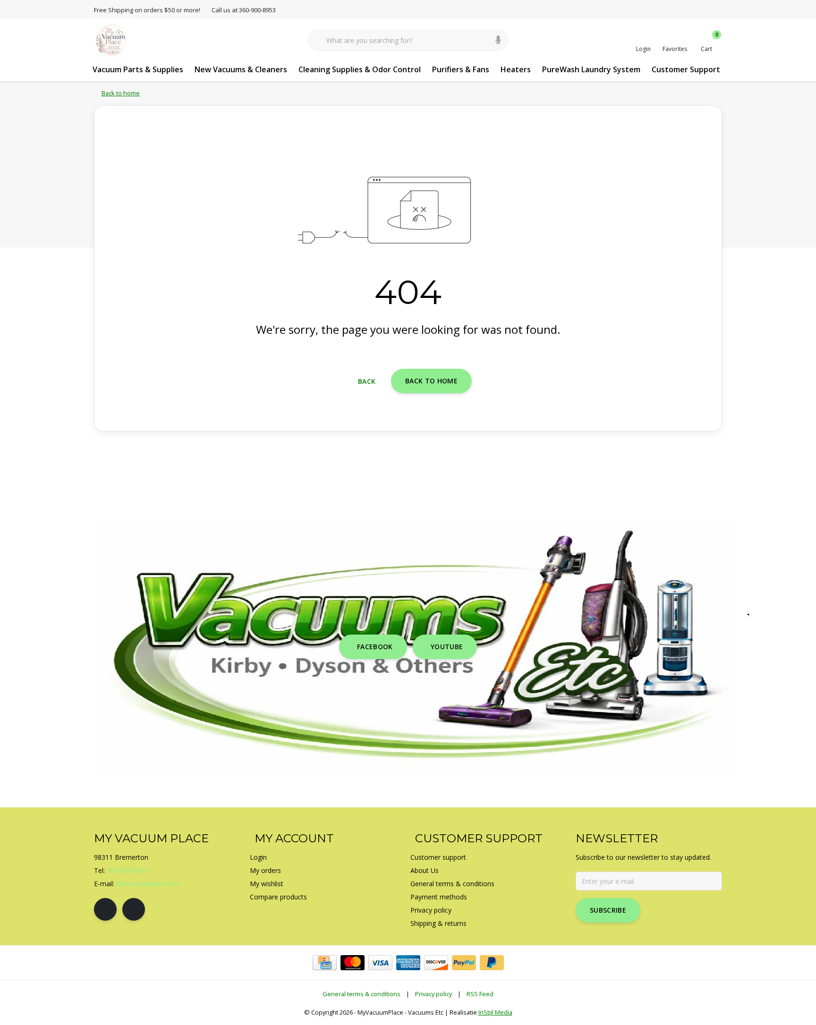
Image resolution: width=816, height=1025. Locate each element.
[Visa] (380, 962)
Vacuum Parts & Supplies (138, 69)
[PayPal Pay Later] (492, 962)
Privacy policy (433, 994)
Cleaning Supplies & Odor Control (359, 69)
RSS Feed (480, 994)
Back (366, 381)
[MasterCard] (352, 962)
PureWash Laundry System (591, 69)
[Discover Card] (436, 962)
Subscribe (608, 910)
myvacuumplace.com (148, 883)
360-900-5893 (128, 870)
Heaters (516, 69)
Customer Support (686, 69)
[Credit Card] (325, 962)
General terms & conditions (361, 994)
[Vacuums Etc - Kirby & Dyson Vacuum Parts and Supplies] (111, 39)
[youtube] (133, 909)
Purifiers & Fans (460, 69)
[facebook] (105, 909)
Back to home (431, 380)
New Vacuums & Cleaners (241, 69)
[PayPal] (464, 962)
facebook (375, 646)
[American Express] (408, 962)
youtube (447, 646)
